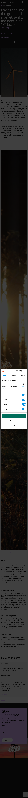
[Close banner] (25, 371)
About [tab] (23, 375)
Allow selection (14, 420)
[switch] (24, 400)
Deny (14, 425)
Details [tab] (14, 375)
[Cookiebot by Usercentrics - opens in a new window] (16, 371)
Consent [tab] (5, 375)
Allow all (14, 415)
